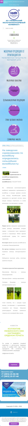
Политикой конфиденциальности (18, 421)
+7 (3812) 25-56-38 (14, 34)
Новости (8, 145)
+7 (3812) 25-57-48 (14, 35)
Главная (3, 145)
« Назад (4, 167)
